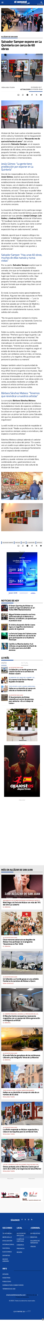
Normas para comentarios (12, 1285)
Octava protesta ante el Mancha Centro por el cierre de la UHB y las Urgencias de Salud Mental (22, 1167)
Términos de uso (8, 1289)
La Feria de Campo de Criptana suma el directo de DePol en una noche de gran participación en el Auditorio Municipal (22, 636)
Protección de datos (22, 1297)
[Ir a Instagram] (28, 1219)
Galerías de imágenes (35, 1242)
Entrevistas (35, 1233)
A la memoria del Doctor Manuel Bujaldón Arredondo (21, 680)
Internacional (8, 1244)
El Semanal (7, 907)
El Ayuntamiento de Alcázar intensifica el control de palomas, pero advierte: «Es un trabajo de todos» (21, 700)
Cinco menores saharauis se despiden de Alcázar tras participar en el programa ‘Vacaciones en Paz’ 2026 (19, 941)
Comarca (20, 1245)
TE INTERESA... (7, 1233)
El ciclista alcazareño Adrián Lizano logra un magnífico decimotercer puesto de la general (22, 626)
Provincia (20, 1248)
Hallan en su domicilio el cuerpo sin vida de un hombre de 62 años (22, 689)
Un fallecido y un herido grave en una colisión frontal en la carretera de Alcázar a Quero (23, 671)
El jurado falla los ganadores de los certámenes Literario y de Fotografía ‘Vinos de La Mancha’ (21, 1056)
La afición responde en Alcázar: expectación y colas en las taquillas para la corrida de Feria (21, 1130)
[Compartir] (23, 95)
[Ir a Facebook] (22, 1219)
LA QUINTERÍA (31, 543)
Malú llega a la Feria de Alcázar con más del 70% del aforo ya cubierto (22, 903)
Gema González (8, 983)
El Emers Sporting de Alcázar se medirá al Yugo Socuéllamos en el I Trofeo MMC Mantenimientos (22, 607)
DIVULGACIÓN (7, 1241)
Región (19, 1252)
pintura (17, 543)
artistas (39, 543)
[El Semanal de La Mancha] (22, 2)
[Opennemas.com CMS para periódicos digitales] (22, 1311)
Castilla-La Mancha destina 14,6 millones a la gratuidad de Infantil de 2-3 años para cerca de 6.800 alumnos (22, 646)
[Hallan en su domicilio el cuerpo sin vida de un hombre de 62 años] (4, 689)
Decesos (33, 1237)
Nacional (6, 1248)
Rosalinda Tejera (8, 87)
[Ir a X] (25, 1219)
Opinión (5, 1274)
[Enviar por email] (18, 95)
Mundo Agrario (5, 1260)
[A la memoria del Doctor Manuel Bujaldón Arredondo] (4, 680)
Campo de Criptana (20, 1240)
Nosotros (6, 1278)
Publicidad (6, 1281)
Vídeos (33, 1246)
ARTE (23, 543)
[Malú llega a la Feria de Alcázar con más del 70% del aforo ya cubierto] (22, 886)
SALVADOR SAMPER (7, 543)
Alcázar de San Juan (9, 37)
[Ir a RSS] (31, 1219)
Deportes (6, 1255)
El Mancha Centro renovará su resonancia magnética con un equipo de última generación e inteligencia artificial (21, 1018)
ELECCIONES (7, 1252)
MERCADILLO (7, 1237)
